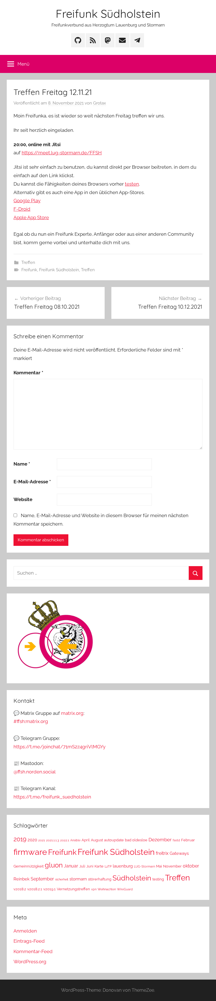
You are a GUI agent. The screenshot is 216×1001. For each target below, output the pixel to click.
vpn (93, 889)
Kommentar (28, 372)
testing (158, 879)
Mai (159, 866)
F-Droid (22, 209)
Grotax (99, 103)
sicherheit (61, 879)
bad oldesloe (136, 840)
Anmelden (25, 931)
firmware (30, 852)
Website (23, 499)
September (42, 879)
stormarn (78, 879)
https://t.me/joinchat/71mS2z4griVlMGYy (59, 746)
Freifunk (29, 269)
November (172, 866)
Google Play (27, 200)
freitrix (162, 853)
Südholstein (131, 878)
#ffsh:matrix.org (31, 721)
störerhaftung (99, 879)
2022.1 (64, 840)
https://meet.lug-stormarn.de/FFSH (62, 152)
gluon (54, 865)
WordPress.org (30, 961)
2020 (32, 839)
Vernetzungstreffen (73, 889)
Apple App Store (31, 217)
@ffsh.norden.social (35, 772)
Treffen (28, 262)
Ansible (75, 840)
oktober (191, 866)
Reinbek (22, 879)
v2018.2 (20, 889)
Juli (82, 866)
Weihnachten (107, 889)
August (97, 840)
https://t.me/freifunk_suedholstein (52, 797)
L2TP (108, 866)
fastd (176, 840)
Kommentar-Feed (33, 951)
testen (132, 184)
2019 (20, 839)
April (86, 840)
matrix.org (72, 713)
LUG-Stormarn (144, 866)
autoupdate (114, 840)
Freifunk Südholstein (108, 13)
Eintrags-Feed (29, 941)
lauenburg (123, 866)
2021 (41, 840)
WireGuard (125, 889)
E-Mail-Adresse (32, 481)
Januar (71, 866)
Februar (188, 840)
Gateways (179, 853)
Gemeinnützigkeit (29, 866)
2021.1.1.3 (52, 840)
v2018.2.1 (34, 889)
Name (22, 464)
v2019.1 (49, 889)
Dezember (160, 839)
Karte (99, 866)
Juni (89, 866)
